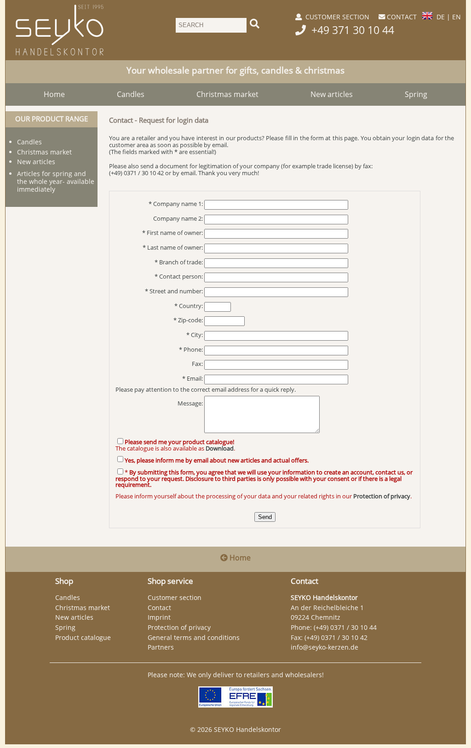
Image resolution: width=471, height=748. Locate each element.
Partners (161, 647)
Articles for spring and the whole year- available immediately (55, 181)
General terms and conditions (194, 637)
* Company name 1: (176, 204)
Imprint (159, 617)
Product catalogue (83, 637)
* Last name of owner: (173, 248)
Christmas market (227, 94)
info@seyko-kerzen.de (324, 647)
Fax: (197, 364)
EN (456, 16)
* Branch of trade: (179, 262)
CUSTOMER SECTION (337, 16)
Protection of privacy (179, 627)
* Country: (188, 306)
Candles (130, 94)
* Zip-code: (188, 320)
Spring (416, 94)
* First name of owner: (172, 233)
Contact (159, 607)
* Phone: (191, 350)
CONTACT (402, 16)
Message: (190, 403)
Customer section (174, 597)
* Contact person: (179, 277)
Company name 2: (178, 219)
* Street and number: (174, 291)
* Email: (192, 379)
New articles (331, 94)
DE (441, 16)
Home (54, 94)
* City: (194, 335)
